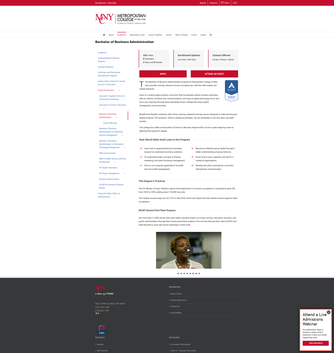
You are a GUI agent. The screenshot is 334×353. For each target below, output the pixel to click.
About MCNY (176, 293)
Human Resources (179, 300)
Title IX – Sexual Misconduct (183, 350)
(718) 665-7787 (102, 310)
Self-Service (102, 350)
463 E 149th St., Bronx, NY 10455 (110, 303)
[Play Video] (188, 250)
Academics (102, 52)
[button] (211, 34)
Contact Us (175, 306)
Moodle (100, 344)
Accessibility (176, 312)
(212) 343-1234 (102, 307)
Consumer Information (180, 344)
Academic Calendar (106, 3)
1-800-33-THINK (104, 293)
